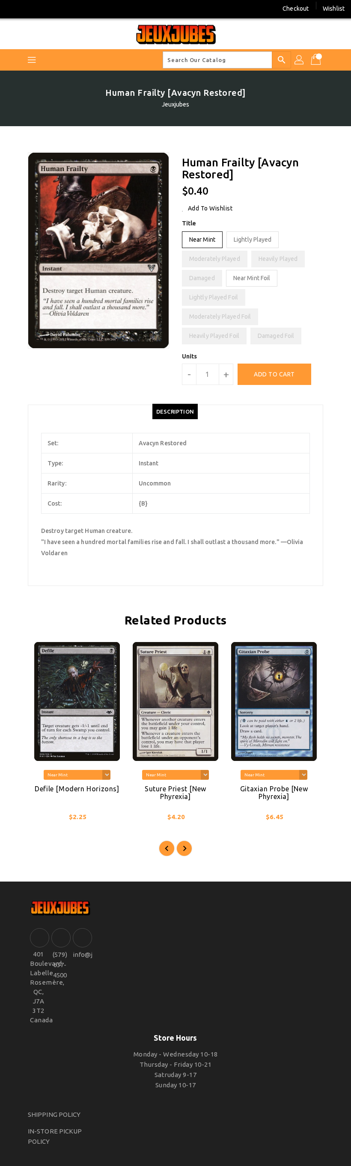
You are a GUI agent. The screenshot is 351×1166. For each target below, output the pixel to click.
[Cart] (316, 59)
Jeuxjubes (176, 104)
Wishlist (334, 8)
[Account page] (299, 59)
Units (189, 356)
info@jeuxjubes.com (81, 954)
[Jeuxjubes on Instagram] (29, 8)
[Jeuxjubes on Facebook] (13, 8)
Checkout (296, 8)
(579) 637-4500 (60, 965)
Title (189, 223)
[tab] (175, 411)
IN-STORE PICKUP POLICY (55, 1136)
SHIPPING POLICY (54, 1114)
